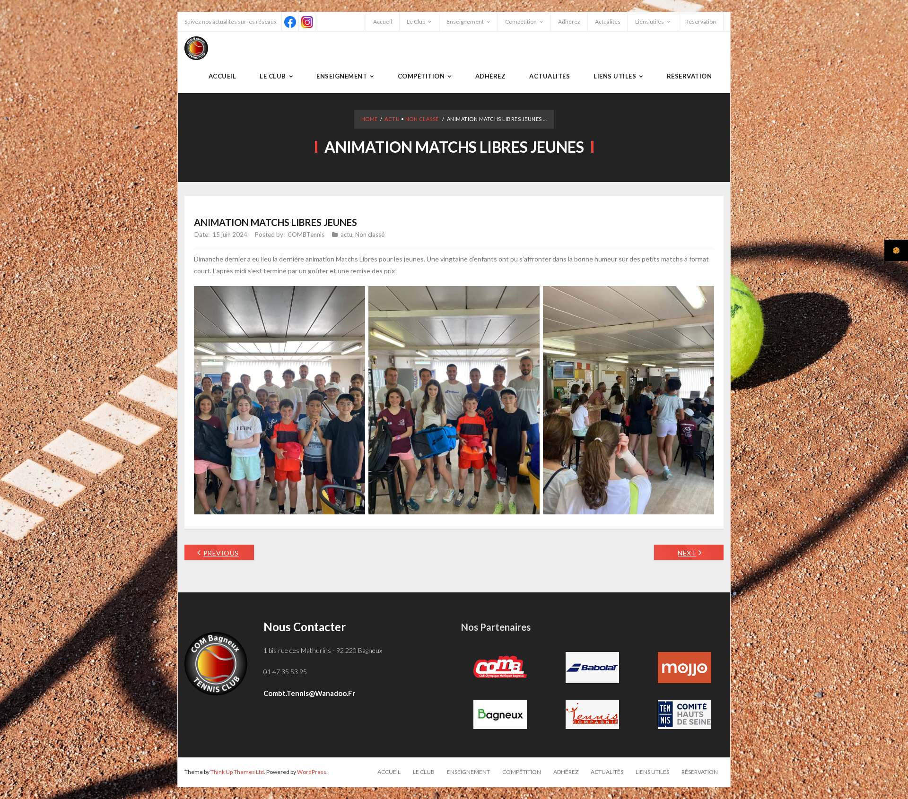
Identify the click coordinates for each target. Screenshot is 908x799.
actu (392, 119)
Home (369, 119)
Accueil (382, 21)
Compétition (521, 21)
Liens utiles (649, 21)
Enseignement (465, 21)
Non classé (422, 119)
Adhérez (569, 21)
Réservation (700, 21)
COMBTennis (306, 234)
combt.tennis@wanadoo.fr (309, 693)
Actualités (607, 21)
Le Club (416, 21)
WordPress (311, 771)
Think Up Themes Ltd (237, 771)
